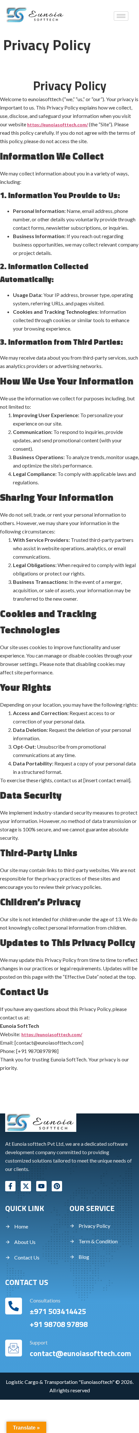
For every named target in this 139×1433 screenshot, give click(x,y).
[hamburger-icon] (121, 16)
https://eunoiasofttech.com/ (57, 124)
